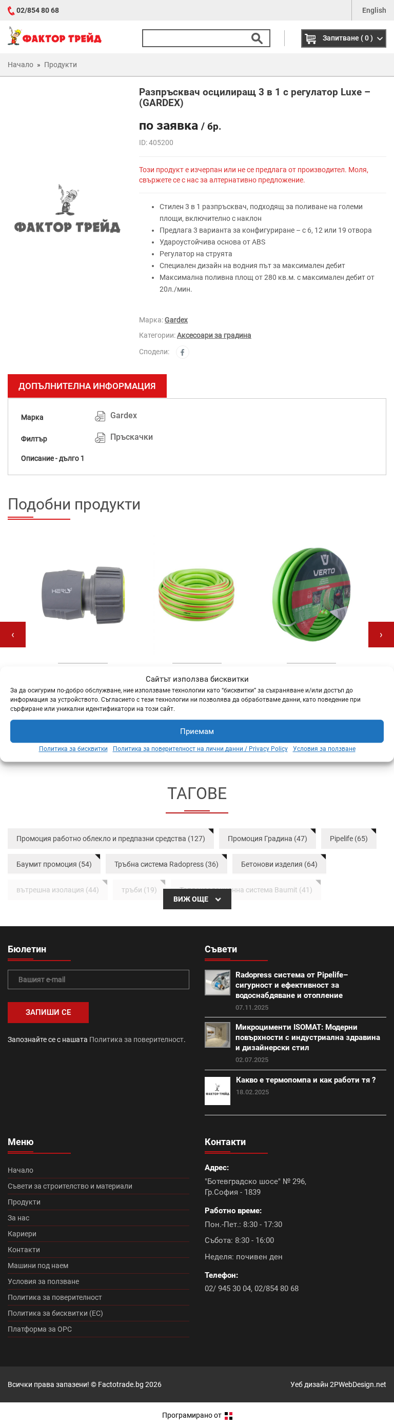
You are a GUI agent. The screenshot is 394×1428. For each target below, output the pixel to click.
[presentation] (13, 634)
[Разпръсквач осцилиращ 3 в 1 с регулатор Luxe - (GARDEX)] (66, 215)
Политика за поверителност (136, 1039)
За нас (18, 1218)
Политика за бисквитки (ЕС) (55, 1313)
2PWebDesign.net (358, 1384)
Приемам (197, 731)
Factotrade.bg (121, 1384)
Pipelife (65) (349, 838)
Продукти (24, 1202)
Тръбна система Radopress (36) (166, 864)
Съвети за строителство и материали (70, 1186)
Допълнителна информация (87, 386)
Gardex (176, 320)
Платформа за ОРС (40, 1329)
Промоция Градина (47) (267, 838)
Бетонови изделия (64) (279, 864)
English (374, 10)
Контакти (24, 1250)
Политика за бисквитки (73, 749)
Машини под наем (38, 1265)
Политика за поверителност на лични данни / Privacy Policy (200, 749)
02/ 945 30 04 (228, 1288)
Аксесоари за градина (214, 335)
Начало (20, 1170)
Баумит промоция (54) (54, 864)
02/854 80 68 (37, 10)
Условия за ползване (324, 749)
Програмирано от (192, 1415)
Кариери (22, 1234)
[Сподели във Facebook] (182, 352)
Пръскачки (131, 437)
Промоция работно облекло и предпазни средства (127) (110, 838)
